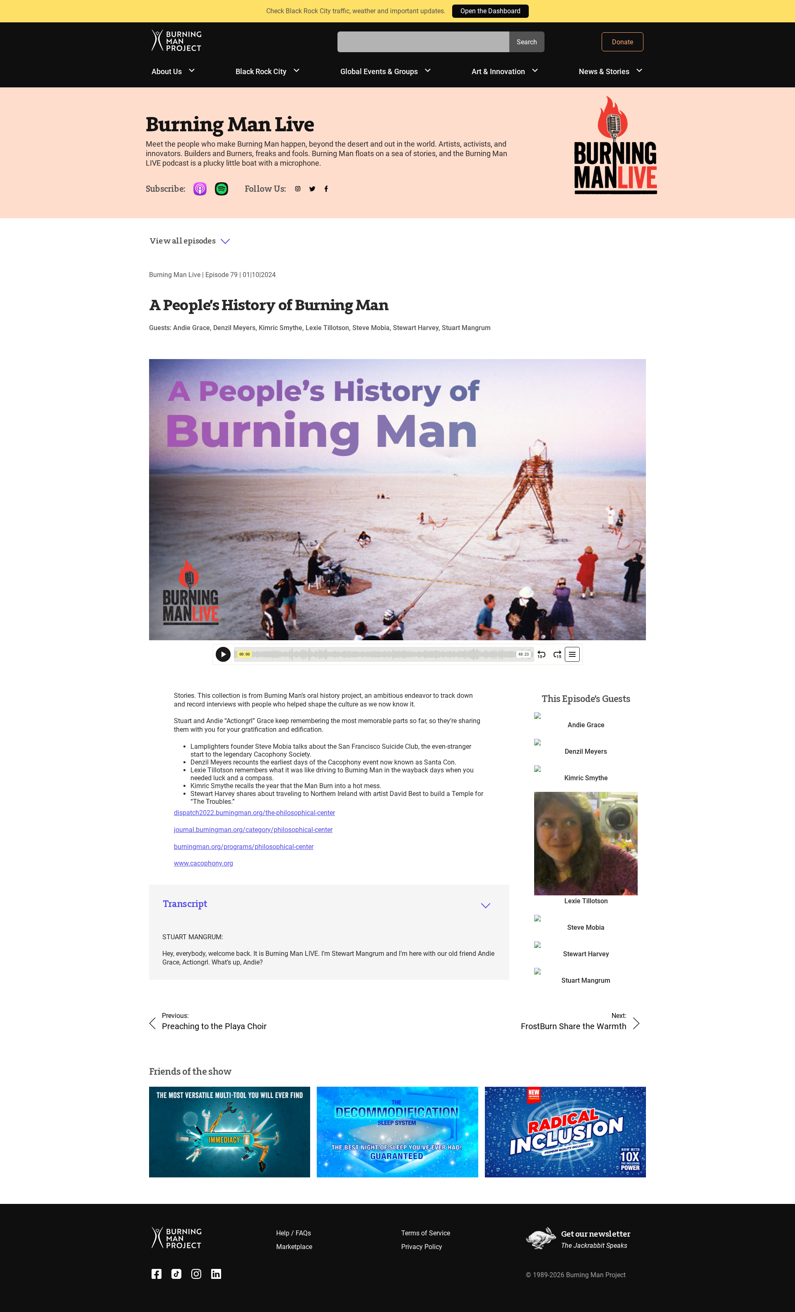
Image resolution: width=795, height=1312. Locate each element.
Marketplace (294, 1247)
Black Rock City (261, 71)
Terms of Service (425, 1233)
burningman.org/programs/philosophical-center (243, 847)
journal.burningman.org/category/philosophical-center (253, 830)
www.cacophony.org (203, 863)
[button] (190, 241)
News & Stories (604, 71)
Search (527, 42)
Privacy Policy (421, 1247)
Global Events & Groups (379, 71)
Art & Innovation (498, 71)
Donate (622, 42)
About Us (167, 71)
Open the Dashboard (490, 11)
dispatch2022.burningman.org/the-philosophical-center (254, 813)
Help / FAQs (293, 1233)
